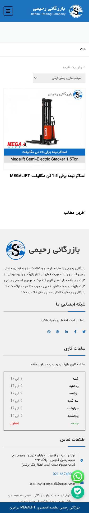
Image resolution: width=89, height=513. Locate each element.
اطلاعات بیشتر (44, 127)
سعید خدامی (27, 501)
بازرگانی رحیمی (33, 495)
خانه (82, 49)
